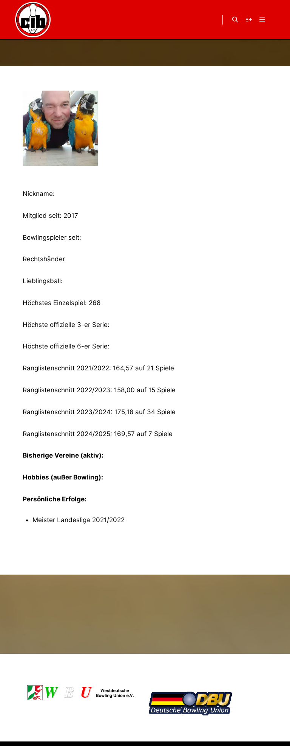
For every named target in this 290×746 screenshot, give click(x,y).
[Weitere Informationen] (249, 20)
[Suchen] (235, 20)
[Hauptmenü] (262, 20)
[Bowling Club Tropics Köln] (33, 19)
